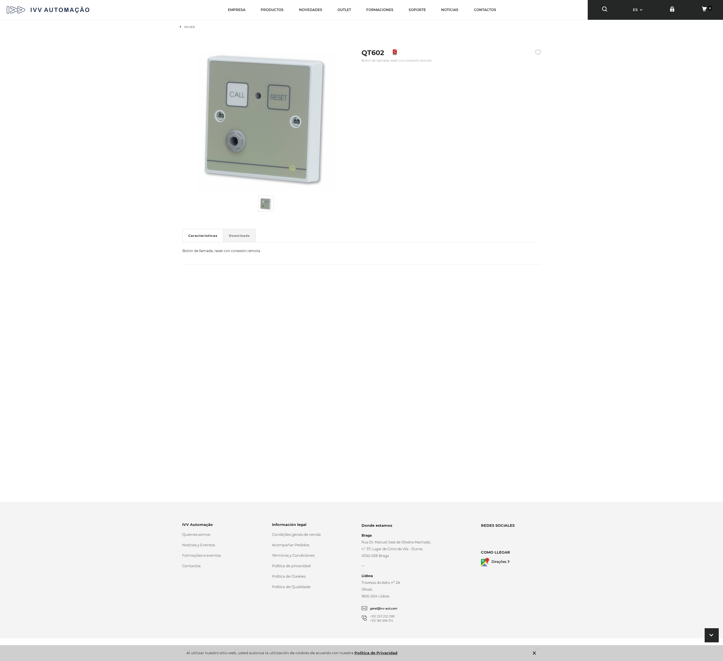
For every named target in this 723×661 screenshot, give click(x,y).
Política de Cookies (289, 576)
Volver (189, 27)
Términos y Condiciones (293, 555)
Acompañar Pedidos (290, 545)
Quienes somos (196, 534)
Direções (499, 562)
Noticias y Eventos (198, 545)
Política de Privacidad (375, 653)
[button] (638, 9)
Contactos (191, 566)
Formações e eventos (201, 555)
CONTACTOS (485, 10)
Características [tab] (202, 236)
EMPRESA (236, 10)
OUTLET (344, 10)
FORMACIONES (379, 10)
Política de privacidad (291, 566)
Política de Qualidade (291, 586)
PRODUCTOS (272, 10)
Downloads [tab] (239, 236)
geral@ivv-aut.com (383, 608)
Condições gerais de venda (296, 534)
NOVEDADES (310, 10)
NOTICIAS (449, 10)
